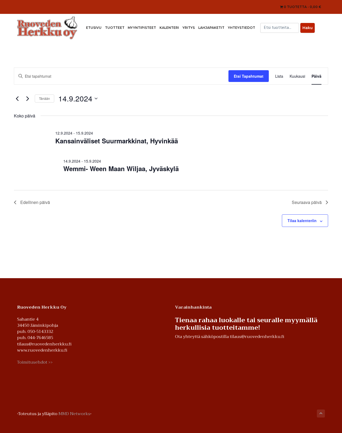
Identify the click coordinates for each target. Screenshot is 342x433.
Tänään (44, 98)
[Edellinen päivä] (17, 98)
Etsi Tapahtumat (248, 76)
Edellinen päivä (35, 202)
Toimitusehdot (35, 362)
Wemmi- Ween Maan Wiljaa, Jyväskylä (121, 168)
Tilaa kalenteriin (302, 220)
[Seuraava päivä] (27, 98)
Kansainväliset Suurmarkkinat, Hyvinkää (116, 140)
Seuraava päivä (307, 202)
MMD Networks (74, 414)
